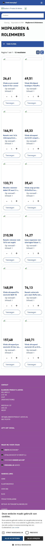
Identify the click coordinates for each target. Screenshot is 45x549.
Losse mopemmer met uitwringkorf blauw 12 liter (33, 241)
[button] (22, 544)
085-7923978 (5, 419)
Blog (3, 494)
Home (3, 479)
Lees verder (15, 528)
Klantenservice (7, 484)
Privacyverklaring (8, 499)
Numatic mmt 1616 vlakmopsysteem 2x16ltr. (10, 136)
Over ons (4, 489)
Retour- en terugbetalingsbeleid (14, 504)
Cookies (4, 509)
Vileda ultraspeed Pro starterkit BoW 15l (11, 293)
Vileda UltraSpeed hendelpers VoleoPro (32, 84)
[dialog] (22, 529)
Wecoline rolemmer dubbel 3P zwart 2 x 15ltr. (10, 189)
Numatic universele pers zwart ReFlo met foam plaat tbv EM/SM (33, 293)
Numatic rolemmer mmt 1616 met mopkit (11, 241)
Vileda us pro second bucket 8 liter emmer (10, 84)
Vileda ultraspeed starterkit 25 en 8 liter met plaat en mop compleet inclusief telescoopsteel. (33, 345)
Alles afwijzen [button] (33, 538)
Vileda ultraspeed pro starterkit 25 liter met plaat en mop (11, 345)
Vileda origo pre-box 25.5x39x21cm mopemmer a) (32, 189)
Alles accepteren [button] (12, 538)
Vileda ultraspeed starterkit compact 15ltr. (31, 136)
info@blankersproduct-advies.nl (14, 417)
